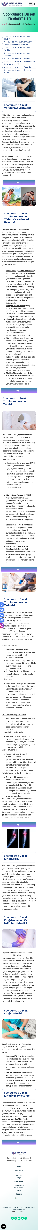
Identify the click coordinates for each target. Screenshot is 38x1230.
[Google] (25, 1218)
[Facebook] (12, 1218)
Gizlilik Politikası (19, 1185)
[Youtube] (22, 1218)
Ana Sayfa (4, 24)
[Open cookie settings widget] (3, 1226)
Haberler (19, 1175)
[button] (31, 4)
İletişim (19, 1178)
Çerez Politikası (19, 1188)
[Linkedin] (19, 1218)
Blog (19, 1173)
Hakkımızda (19, 1170)
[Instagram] (15, 1218)
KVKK (19, 1190)
